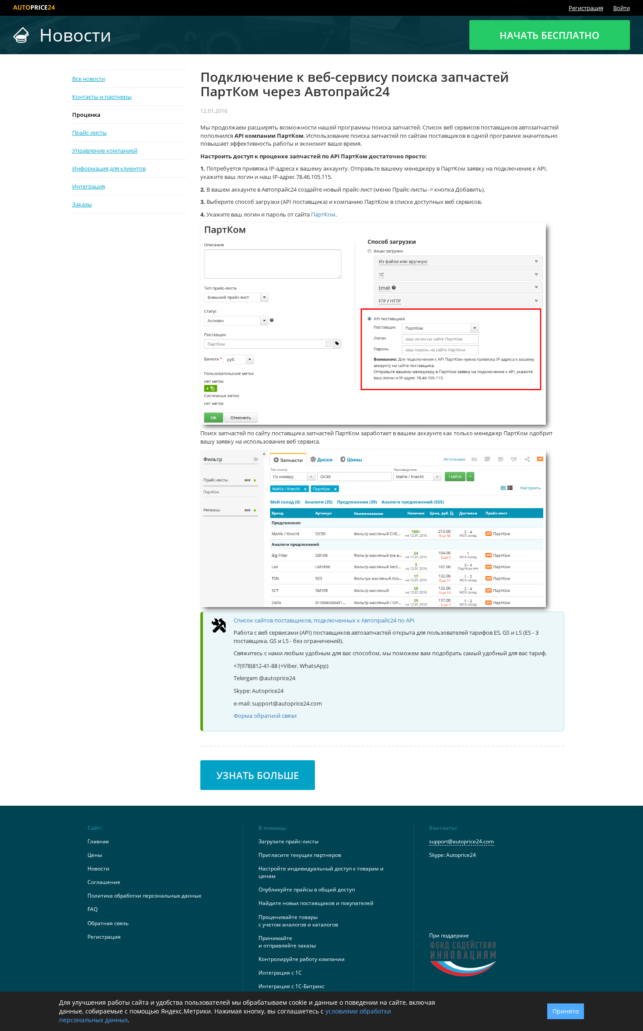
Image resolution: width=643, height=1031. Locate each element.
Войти (621, 8)
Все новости (88, 79)
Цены (94, 855)
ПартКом (323, 214)
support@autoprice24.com (461, 841)
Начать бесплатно (549, 35)
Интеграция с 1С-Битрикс (292, 986)
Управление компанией (104, 150)
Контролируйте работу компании (302, 959)
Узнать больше (258, 775)
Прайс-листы (89, 132)
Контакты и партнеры (102, 97)
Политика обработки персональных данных (144, 895)
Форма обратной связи (265, 716)
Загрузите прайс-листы (288, 841)
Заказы (82, 204)
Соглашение (103, 882)
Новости (98, 868)
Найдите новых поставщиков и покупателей (316, 903)
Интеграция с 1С (280, 972)
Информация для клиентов (109, 168)
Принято (565, 1011)
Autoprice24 (461, 855)
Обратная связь (108, 923)
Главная (98, 841)
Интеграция (88, 186)
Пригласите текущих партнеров (300, 855)
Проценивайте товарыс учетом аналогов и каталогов (298, 920)
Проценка (86, 115)
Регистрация (586, 8)
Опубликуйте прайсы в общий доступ (307, 889)
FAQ (92, 909)
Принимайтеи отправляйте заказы (287, 941)
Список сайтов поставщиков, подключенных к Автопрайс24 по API (324, 620)
